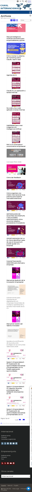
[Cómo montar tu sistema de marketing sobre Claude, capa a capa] (16, 54)
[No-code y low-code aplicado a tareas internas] (16, 106)
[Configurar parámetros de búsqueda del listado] (30, 16)
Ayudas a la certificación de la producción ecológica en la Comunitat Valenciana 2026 (16, 343)
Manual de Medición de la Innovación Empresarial (16, 281)
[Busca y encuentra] (23, 1)
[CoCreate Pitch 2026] (16, 157)
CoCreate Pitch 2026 (14, 162)
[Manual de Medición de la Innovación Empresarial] (16, 278)
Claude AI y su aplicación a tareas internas (16, 91)
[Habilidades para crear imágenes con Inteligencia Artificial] (16, 123)
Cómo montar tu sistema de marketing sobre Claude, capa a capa (15, 57)
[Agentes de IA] (16, 73)
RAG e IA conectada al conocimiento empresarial (16, 145)
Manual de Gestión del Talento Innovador (15, 324)
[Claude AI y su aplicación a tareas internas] (16, 89)
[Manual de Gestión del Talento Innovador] (16, 322)
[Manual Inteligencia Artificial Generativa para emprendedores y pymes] (16, 31)
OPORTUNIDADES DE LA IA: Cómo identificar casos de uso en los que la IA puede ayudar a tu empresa (16, 242)
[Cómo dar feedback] (16, 174)
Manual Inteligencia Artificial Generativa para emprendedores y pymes (15, 38)
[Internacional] (16, 10)
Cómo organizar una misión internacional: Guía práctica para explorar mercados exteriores (16, 195)
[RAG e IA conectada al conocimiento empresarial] (16, 143)
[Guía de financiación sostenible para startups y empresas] (16, 258)
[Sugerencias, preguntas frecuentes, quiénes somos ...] (17, 1)
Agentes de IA (12, 75)
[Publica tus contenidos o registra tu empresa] (20, 1)
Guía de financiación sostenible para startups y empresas (16, 263)
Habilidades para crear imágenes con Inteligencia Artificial (15, 127)
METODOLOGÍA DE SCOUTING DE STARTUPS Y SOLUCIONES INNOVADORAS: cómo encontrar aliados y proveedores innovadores (16, 218)
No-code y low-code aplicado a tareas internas (16, 109)
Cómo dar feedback (14, 177)
